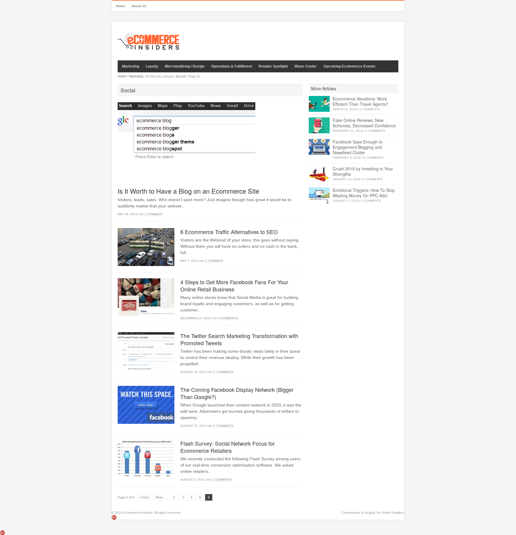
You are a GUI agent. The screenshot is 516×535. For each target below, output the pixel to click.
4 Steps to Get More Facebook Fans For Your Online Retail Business (234, 285)
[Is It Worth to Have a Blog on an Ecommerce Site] (210, 142)
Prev (159, 497)
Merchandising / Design (185, 66)
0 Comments (228, 318)
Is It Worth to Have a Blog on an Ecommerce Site (188, 190)
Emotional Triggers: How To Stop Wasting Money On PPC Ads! (364, 192)
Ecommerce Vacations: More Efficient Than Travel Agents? (360, 101)
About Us (138, 6)
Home (120, 6)
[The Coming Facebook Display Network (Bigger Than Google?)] (146, 405)
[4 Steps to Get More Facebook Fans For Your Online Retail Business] (146, 297)
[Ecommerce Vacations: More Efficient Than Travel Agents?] (319, 104)
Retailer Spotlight (273, 66)
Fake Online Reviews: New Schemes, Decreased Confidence (364, 123)
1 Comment (153, 214)
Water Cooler (305, 66)
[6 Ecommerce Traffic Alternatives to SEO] (146, 247)
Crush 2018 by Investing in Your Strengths (363, 171)
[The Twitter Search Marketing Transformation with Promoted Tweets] (146, 351)
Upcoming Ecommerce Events (349, 66)
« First (144, 497)
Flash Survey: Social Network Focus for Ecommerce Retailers (227, 446)
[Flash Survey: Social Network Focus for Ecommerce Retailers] (146, 459)
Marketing (130, 66)
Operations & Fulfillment (231, 66)
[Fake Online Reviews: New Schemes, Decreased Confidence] (319, 125)
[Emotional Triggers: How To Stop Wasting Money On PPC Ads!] (319, 195)
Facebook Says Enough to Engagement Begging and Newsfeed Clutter (358, 147)
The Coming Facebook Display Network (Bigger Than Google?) (237, 393)
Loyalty (152, 66)
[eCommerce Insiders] (148, 41)
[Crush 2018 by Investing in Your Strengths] (319, 174)
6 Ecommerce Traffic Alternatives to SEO (229, 232)
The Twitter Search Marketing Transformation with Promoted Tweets (239, 339)
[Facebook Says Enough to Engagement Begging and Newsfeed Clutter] (319, 147)
